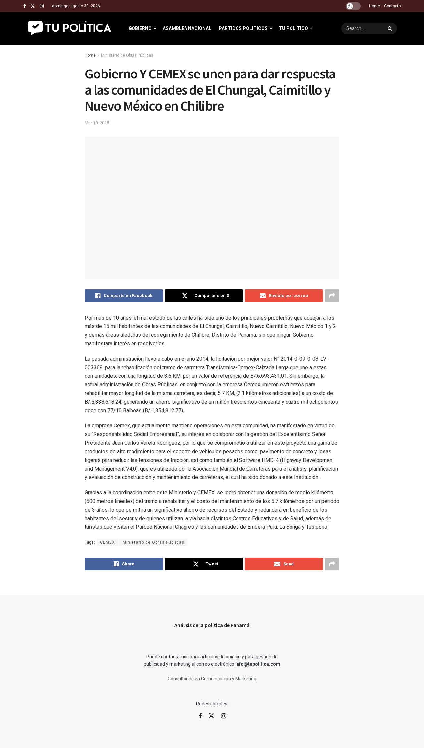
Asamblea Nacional (187, 28)
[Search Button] (390, 28)
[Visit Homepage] (70, 28)
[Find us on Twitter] (32, 6)
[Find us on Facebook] (24, 6)
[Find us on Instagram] (42, 6)
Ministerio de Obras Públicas (127, 55)
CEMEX (107, 542)
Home (374, 6)
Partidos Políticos (243, 28)
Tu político (293, 28)
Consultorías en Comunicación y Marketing (212, 678)
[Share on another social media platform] (332, 295)
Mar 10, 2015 (97, 122)
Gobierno (140, 28)
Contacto (392, 6)
